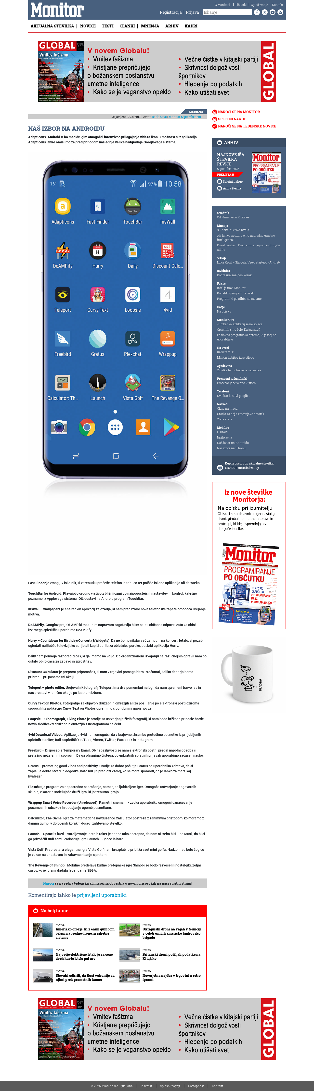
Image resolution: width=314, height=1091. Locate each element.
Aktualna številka (52, 25)
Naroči (48, 883)
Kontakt (277, 5)
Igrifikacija (224, 437)
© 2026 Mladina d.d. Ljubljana (112, 1086)
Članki (127, 25)
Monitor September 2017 (186, 117)
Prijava (192, 12)
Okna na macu (227, 408)
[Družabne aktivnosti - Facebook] (256, 12)
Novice (88, 25)
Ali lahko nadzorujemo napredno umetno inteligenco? (246, 237)
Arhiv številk (232, 188)
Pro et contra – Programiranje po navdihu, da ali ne (248, 247)
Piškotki (241, 5)
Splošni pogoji (170, 1086)
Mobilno (196, 112)
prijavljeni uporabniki (102, 895)
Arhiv (172, 25)
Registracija (171, 12)
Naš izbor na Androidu (233, 443)
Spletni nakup (232, 119)
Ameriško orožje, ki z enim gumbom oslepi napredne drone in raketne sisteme (85, 933)
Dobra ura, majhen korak (234, 275)
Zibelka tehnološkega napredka (239, 370)
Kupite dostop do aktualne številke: (249, 463)
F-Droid (222, 432)
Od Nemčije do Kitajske (233, 217)
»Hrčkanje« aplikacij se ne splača (239, 324)
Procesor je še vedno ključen (236, 383)
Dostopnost (196, 1086)
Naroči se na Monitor (239, 112)
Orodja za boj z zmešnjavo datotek (240, 414)
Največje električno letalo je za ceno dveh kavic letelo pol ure (84, 956)
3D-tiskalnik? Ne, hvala (233, 230)
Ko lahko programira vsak (235, 293)
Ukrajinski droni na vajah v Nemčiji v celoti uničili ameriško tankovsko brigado (172, 933)
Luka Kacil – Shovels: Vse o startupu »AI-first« (248, 262)
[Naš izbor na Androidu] (117, 363)
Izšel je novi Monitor (231, 288)
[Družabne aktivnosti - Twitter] (264, 12)
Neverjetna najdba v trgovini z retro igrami (172, 977)
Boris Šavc (159, 117)
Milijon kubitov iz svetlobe (235, 357)
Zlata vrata (224, 419)
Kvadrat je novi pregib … (233, 396)
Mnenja (150, 25)
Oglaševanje (259, 5)
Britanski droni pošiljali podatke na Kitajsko (171, 956)
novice (60, 924)
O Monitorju (223, 5)
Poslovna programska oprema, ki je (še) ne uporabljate (246, 337)
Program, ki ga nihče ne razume (239, 299)
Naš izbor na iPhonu (231, 448)
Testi (108, 25)
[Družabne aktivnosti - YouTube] (271, 12)
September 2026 (228, 169)
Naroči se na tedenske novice (247, 126)
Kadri (191, 25)
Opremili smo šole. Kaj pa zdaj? (238, 329)
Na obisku (224, 311)
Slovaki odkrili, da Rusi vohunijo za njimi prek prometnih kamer (85, 977)
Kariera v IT (225, 352)
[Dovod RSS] (279, 12)
